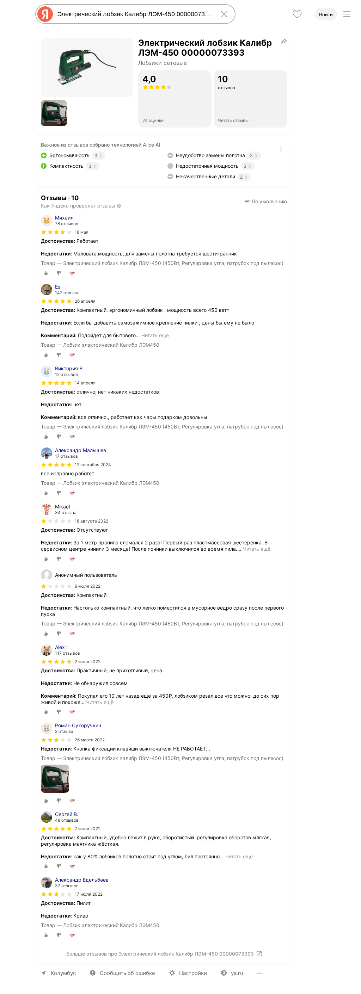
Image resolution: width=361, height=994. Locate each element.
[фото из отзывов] (55, 779)
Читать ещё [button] (155, 335)
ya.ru (237, 973)
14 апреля (85, 382)
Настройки (193, 973)
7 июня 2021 (87, 828)
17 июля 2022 (89, 894)
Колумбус (63, 973)
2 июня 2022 (87, 661)
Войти (326, 14)
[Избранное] (297, 14)
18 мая (81, 232)
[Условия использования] (281, 149)
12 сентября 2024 (93, 464)
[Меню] (347, 14)
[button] (54, 113)
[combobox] (134, 14)
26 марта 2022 (90, 739)
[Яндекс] (45, 14)
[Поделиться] (284, 41)
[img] (56, 232)
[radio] (46, 273)
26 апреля (85, 301)
